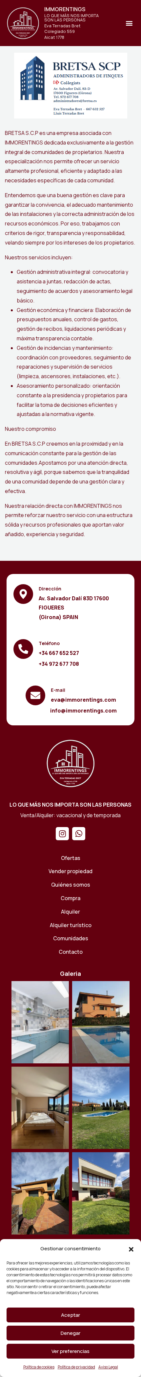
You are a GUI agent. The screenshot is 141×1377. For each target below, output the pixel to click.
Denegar (70, 1333)
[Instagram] (62, 833)
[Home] (70, 763)
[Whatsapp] (78, 833)
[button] (131, 1249)
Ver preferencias (70, 1351)
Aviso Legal (108, 1367)
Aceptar (70, 1315)
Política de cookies (38, 1367)
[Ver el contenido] (23, 23)
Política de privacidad (76, 1367)
